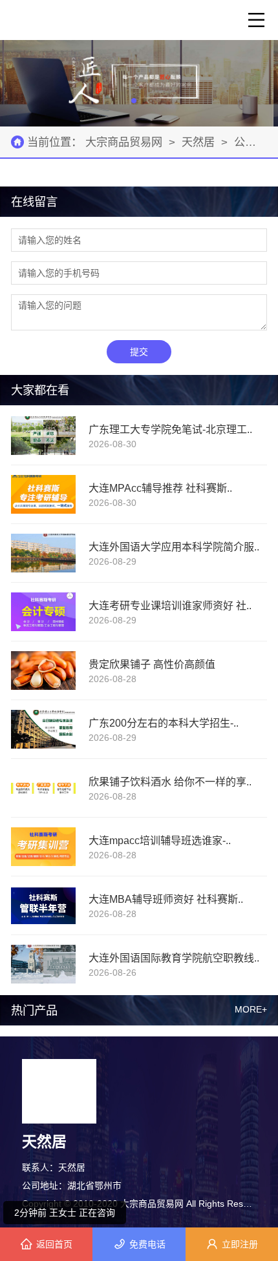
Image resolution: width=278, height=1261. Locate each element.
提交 (139, 352)
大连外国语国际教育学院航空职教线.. (174, 957)
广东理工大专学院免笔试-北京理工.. (170, 429)
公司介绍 (256, 142)
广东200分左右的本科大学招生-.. (164, 723)
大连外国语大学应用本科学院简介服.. (174, 546)
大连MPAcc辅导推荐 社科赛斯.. (160, 488)
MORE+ (251, 1009)
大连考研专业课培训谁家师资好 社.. (170, 605)
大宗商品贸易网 (125, 142)
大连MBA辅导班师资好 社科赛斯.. (166, 899)
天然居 (198, 142)
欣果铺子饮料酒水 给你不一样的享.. (170, 781)
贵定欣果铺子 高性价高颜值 (152, 664)
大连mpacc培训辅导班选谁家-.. (160, 840)
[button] (133, 100)
